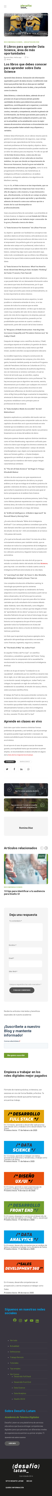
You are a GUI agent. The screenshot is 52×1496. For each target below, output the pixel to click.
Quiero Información (15, 1488)
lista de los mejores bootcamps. (20, 755)
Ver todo (13, 1340)
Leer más (12, 1443)
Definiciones (15, 1352)
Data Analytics (20, 1393)
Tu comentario (15, 921)
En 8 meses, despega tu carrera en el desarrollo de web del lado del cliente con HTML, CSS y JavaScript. (26, 1217)
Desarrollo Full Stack (22, 1376)
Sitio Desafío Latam (14, 1481)
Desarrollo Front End (22, 1382)
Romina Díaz (8, 57)
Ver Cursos (14, 1374)
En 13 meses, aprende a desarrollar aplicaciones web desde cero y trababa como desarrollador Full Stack (25, 1127)
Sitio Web (13, 971)
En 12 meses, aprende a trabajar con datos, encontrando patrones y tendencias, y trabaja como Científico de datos (25, 1158)
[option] (26, 875)
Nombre (12, 945)
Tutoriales (14, 1363)
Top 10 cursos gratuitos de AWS (27, 791)
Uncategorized (31, 42)
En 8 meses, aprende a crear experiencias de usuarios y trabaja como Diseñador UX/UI (22, 1189)
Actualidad (14, 1346)
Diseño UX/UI (19, 1399)
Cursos (19, 788)
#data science (25, 761)
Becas (29, 1481)
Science (44, 563)
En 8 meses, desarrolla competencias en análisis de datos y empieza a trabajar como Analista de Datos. (25, 1247)
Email (11, 958)
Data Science (19, 1388)
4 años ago (17, 57)
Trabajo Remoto (17, 1357)
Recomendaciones (13, 42)
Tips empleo (15, 1369)
